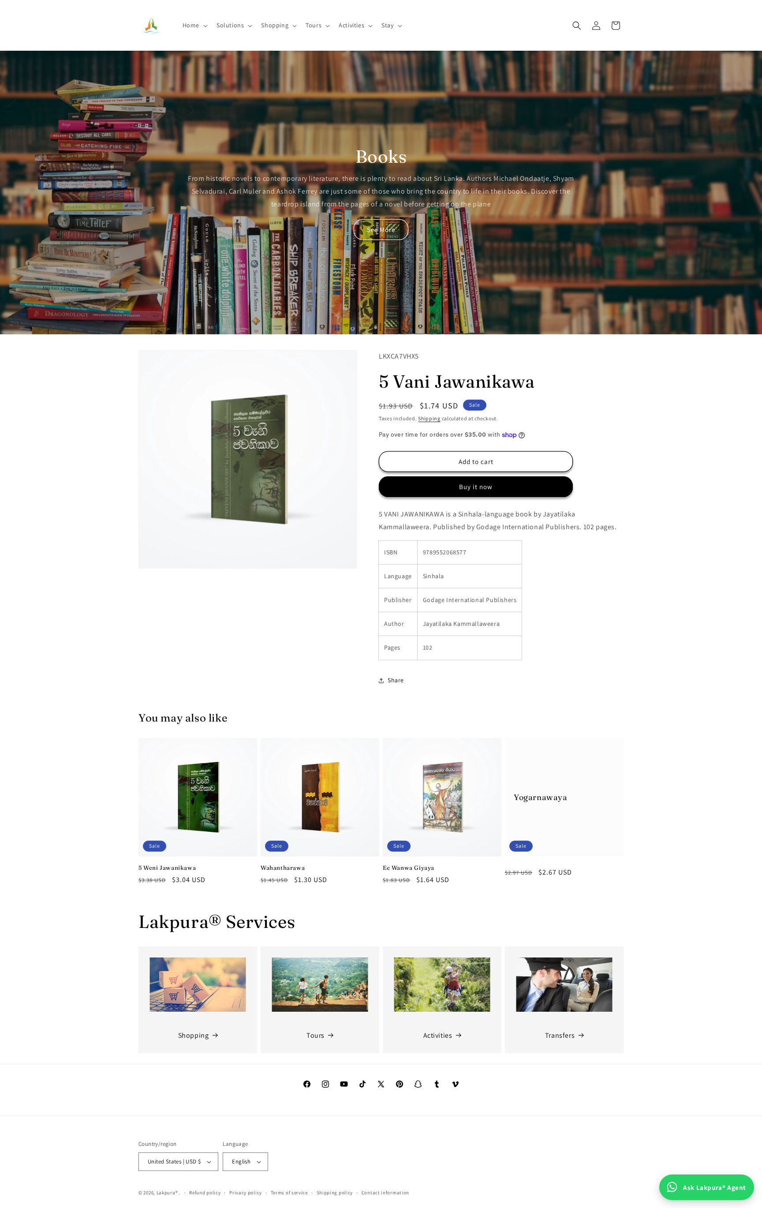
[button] (194, 25)
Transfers (560, 1035)
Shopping (193, 1035)
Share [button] (396, 680)
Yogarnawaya (541, 797)
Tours (315, 1035)
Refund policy (204, 1192)
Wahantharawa (283, 867)
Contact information (385, 1192)
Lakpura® (167, 1192)
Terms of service (289, 1192)
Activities (437, 1035)
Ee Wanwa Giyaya (408, 867)
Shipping (429, 418)
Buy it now (476, 486)
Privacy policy (245, 1192)
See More (381, 229)
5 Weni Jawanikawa (167, 867)
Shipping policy (335, 1192)
